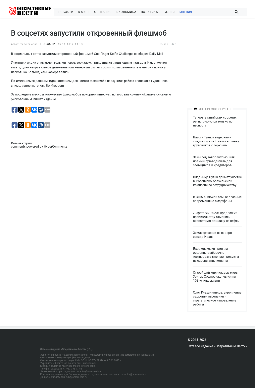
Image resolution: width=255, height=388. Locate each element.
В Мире (84, 12)
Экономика (126, 12)
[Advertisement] (217, 60)
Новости (66, 12)
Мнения (185, 12)
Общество (103, 12)
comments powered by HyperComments (39, 146)
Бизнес (169, 12)
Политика (149, 12)
